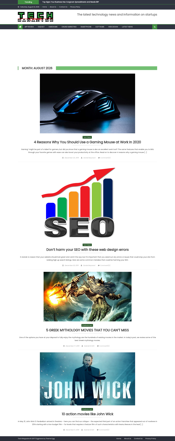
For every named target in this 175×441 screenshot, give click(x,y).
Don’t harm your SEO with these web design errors (87, 250)
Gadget (41, 27)
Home (44, 7)
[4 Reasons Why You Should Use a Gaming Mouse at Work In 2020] (87, 103)
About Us (53, 7)
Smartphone (86, 27)
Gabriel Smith (89, 346)
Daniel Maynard (89, 158)
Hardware (53, 27)
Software (99, 27)
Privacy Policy (75, 7)
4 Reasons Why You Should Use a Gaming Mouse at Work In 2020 (87, 142)
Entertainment (87, 325)
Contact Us (63, 7)
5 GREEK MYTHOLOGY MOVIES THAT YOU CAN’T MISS (87, 330)
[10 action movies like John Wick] (87, 378)
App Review (29, 27)
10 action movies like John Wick (87, 414)
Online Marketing (69, 27)
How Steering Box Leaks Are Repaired (57, 3)
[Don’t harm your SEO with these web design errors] (87, 202)
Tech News (87, 137)
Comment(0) (105, 158)
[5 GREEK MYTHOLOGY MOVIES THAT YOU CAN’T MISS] (87, 296)
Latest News (127, 27)
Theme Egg (50, 438)
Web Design (113, 27)
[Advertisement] (87, 47)
